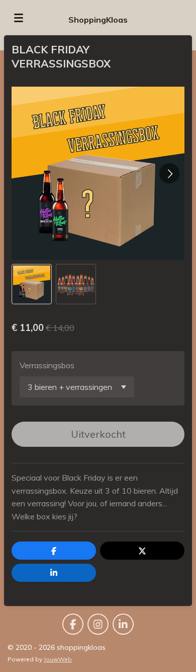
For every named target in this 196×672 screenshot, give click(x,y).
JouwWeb (58, 659)
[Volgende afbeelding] (169, 173)
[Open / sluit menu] (19, 18)
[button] (32, 284)
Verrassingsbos (47, 365)
